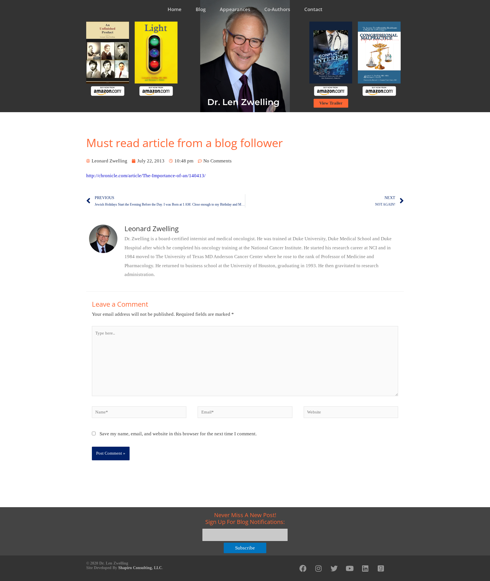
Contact (313, 9)
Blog (201, 9)
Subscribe (245, 548)
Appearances (235, 9)
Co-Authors (277, 9)
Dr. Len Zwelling (243, 102)
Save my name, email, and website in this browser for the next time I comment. (178, 433)
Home (174, 9)
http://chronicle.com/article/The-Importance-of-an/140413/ (146, 175)
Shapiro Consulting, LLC (140, 568)
